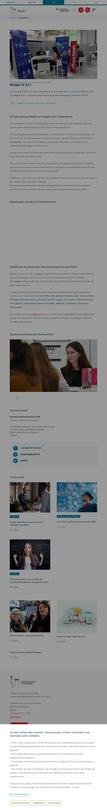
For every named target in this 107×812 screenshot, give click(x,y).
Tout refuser (54, 803)
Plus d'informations (19, 794)
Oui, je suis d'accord (20, 803)
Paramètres (38, 803)
